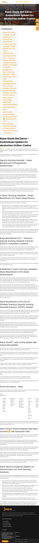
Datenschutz (20, 541)
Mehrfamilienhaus (6, 523)
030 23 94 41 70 (23, 2)
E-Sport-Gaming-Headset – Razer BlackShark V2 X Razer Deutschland (10, 48)
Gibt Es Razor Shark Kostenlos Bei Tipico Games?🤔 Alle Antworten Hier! (10, 116)
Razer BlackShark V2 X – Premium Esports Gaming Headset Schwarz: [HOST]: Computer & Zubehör (10, 61)
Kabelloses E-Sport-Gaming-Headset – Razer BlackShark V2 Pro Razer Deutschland (9, 75)
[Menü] (37, 2)
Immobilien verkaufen (7, 526)
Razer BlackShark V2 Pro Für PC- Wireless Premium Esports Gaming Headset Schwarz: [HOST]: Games (10, 89)
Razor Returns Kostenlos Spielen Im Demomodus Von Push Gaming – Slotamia (10, 128)
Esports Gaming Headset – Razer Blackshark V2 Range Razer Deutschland (9, 37)
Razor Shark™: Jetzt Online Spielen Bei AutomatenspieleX (10, 101)
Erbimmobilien (6, 521)
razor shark (5, 149)
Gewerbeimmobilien (7, 524)
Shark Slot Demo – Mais (10, 108)
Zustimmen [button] (5, 541)
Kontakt (25, 541)
